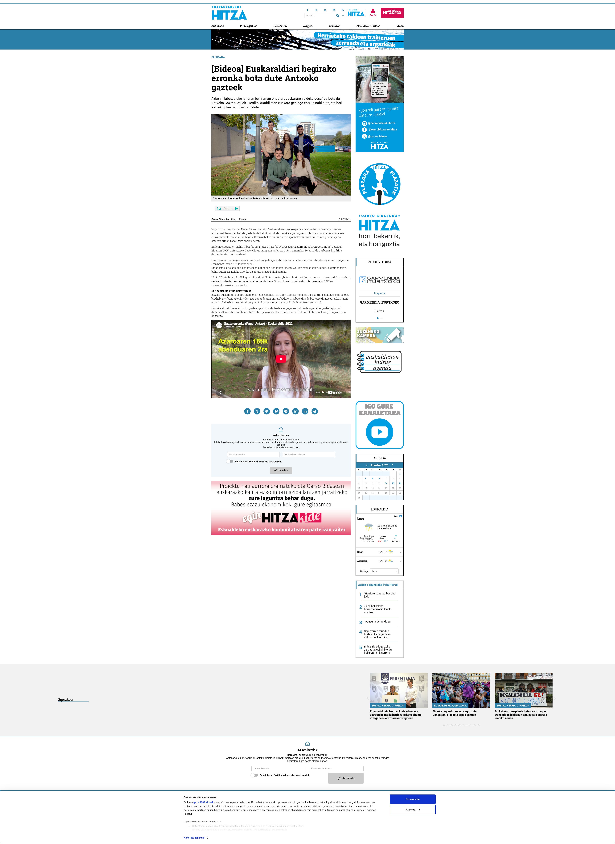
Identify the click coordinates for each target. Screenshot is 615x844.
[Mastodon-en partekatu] (266, 411)
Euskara (218, 57)
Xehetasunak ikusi (194, 837)
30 (381, 474)
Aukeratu (411, 809)
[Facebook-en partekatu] (247, 411)
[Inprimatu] (315, 411)
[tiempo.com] (400, 515)
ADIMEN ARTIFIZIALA (368, 25)
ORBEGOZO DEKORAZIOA (379, 302)
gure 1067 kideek (203, 802)
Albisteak (217, 25)
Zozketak (334, 25)
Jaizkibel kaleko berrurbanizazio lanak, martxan (377, 609)
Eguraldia (379, 509)
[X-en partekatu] (257, 411)
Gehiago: (364, 571)
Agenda (307, 25)
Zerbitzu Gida (379, 262)
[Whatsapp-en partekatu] (295, 411)
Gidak (400, 25)
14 (386, 483)
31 (388, 474)
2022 (341, 219)
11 (346, 219)
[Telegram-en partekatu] (286, 411)
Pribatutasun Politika (246, 461)
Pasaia (242, 219)
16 (400, 483)
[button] (384, 571)
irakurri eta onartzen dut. (258, 461)
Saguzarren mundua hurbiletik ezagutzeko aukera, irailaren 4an (377, 634)
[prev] (366, 465)
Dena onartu (413, 799)
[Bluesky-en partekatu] (276, 411)
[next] (393, 465)
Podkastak (280, 25)
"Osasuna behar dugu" (378, 621)
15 (393, 483)
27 (361, 474)
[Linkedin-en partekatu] (305, 411)
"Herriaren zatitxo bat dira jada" (379, 595)
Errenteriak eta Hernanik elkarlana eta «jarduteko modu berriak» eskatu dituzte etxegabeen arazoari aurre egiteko (395, 715)
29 (374, 474)
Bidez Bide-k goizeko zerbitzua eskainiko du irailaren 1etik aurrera (378, 649)
